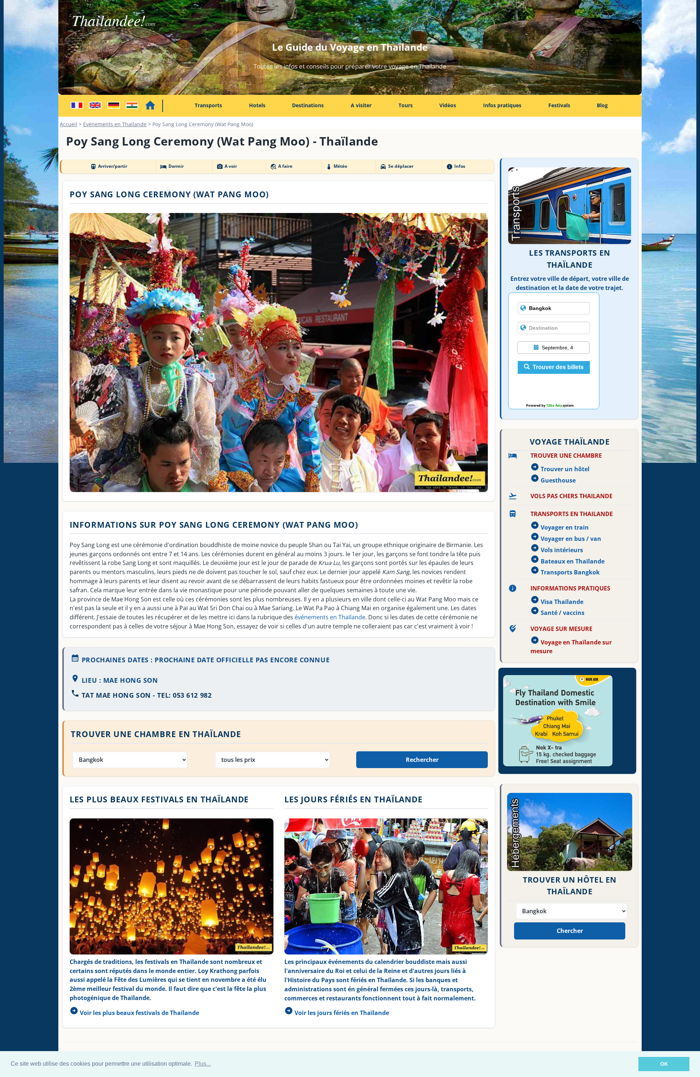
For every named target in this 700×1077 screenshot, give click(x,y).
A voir (227, 166)
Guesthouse (558, 480)
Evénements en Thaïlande (115, 124)
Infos (455, 166)
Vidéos (447, 105)
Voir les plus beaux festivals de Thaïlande (139, 1013)
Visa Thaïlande (562, 602)
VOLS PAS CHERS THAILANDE (571, 496)
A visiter (361, 105)
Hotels (257, 105)
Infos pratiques (502, 105)
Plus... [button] (203, 1064)
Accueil (68, 124)
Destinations (308, 105)
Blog (602, 105)
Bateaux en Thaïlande (572, 561)
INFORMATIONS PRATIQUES (570, 588)
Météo (336, 166)
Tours (405, 105)
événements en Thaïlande (330, 617)
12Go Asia (554, 405)
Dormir (171, 166)
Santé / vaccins (562, 613)
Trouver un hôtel (565, 469)
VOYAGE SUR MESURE (561, 629)
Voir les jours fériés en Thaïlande (342, 1013)
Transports (208, 105)
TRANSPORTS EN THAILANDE (571, 514)
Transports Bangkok (570, 572)
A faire (281, 166)
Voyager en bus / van (571, 539)
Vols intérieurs (562, 550)
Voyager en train (565, 527)
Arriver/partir (108, 166)
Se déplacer (396, 166)
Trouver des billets (558, 367)
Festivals (559, 105)
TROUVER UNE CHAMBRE (566, 456)
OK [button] (664, 1064)
